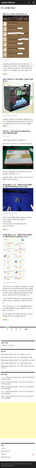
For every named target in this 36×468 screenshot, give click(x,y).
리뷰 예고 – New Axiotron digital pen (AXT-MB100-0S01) (16, 132)
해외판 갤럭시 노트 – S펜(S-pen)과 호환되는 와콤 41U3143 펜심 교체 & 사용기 (17, 185)
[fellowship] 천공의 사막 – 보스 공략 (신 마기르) (15, 354)
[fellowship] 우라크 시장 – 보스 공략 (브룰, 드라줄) (16, 357)
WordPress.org (5, 457)
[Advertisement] (18, 420)
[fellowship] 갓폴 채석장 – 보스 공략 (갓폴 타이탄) (16, 363)
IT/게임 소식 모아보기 (8, 345)
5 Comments (13, 213)
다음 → (26, 329)
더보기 (6, 74)
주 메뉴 (33, 2)
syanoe (3, 382)
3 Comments (13, 115)
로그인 (3, 448)
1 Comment (13, 282)
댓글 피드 (4, 454)
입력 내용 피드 (5, 451)
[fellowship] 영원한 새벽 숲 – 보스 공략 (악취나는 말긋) (18, 360)
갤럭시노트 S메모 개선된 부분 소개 (15, 14)
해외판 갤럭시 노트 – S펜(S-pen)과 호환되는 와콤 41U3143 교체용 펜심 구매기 (17, 235)
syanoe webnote (8, 2)
